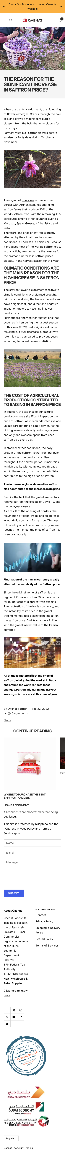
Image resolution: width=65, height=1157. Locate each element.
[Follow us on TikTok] (20, 1017)
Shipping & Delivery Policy (48, 930)
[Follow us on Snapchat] (7, 1023)
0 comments (20, 713)
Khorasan (28, 200)
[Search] (10, 20)
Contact (41, 915)
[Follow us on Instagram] (20, 1010)
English (10, 1138)
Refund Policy (44, 939)
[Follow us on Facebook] (7, 1010)
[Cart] (59, 20)
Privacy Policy (26, 828)
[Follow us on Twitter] (13, 1010)
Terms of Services (47, 945)
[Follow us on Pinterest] (7, 1017)
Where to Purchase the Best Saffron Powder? (25, 796)
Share (7, 720)
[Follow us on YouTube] (13, 1017)
